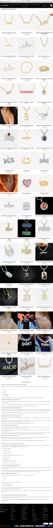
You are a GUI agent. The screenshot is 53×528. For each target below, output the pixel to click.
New (11, 4)
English (45, 523)
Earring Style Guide (24, 512)
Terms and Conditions (35, 519)
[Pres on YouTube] (1, 511)
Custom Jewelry (26, 4)
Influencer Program (24, 519)
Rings (24, 6)
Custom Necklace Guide (25, 507)
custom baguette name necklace (16, 446)
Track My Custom (34, 520)
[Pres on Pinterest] (2, 511)
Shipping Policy (34, 514)
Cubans (12, 514)
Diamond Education (24, 514)
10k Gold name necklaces (5, 421)
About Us (33, 511)
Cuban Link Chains (19, 4)
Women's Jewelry (13, 511)
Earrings (38, 4)
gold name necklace (16, 404)
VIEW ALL (12, 507)
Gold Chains (33, 4)
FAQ (32, 507)
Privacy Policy (34, 517)
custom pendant (8, 397)
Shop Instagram (24, 517)
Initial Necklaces (45, 507)
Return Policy (34, 509)
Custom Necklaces (45, 514)
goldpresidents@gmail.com (24, 499)
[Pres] (4, 5)
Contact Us (33, 512)
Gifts (27, 6)
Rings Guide (23, 511)
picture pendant (9, 455)
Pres (10, 525)
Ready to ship (46, 12)
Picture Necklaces (45, 509)
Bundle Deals (13, 519)
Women (13, 4)
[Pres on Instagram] (4, 511)
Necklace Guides (24, 509)
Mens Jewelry (13, 509)
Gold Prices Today (45, 519)
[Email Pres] (5, 511)
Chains (12, 512)
